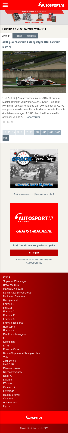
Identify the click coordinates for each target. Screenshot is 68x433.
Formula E (9, 315)
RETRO (7, 376)
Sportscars (9, 341)
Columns (8, 398)
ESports (7, 383)
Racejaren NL (11, 300)
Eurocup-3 (9, 326)
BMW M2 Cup (11, 285)
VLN (5, 357)
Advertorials (10, 402)
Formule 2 (9, 311)
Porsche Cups (11, 349)
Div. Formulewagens (14, 334)
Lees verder (33, 117)
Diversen (8, 379)
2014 (5, 138)
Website (31, 36)
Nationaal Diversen (14, 296)
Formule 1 (9, 304)
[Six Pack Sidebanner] (34, 168)
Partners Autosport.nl (24, 194)
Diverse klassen (12, 368)
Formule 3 (9, 319)
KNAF (6, 277)
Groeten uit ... (10, 387)
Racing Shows (11, 394)
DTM (6, 345)
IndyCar (7, 307)
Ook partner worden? (44, 194)
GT (5, 338)
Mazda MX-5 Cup (13, 289)
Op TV (6, 406)
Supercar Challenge (14, 281)
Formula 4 (9, 330)
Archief (6, 36)
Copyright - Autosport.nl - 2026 (34, 428)
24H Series (9, 360)
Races (18, 36)
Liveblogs (8, 391)
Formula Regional (13, 323)
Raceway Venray (12, 372)
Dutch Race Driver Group (17, 292)
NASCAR (8, 364)
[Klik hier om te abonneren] (34, 223)
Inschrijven (34, 253)
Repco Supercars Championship (21, 353)
